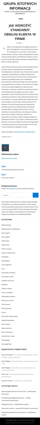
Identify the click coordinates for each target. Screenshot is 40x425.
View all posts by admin (9, 158)
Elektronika (5, 241)
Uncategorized (6, 344)
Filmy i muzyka (6, 249)
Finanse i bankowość (8, 253)
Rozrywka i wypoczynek (9, 316)
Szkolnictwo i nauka (8, 336)
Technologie (5, 340)
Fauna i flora (5, 245)
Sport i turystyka (7, 332)
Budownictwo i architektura (10, 229)
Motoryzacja (5, 304)
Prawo (3, 312)
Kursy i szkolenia (7, 292)
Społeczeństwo (6, 328)
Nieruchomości (6, 308)
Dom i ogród (5, 233)
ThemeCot (18, 422)
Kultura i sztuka (6, 288)
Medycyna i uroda (7, 300)
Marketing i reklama (8, 296)
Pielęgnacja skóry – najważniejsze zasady (15, 404)
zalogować (12, 188)
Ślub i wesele (5, 324)
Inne (9, 136)
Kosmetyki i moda (7, 276)
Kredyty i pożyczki (7, 280)
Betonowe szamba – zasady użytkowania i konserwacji (19, 408)
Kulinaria (4, 284)
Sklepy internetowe (7, 320)
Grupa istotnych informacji (20, 5)
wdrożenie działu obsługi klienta (24, 132)
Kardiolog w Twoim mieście (23, 381)
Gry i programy (6, 265)
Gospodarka (5, 261)
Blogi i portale (6, 225)
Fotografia (5, 257)
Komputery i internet (8, 273)
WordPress (31, 422)
